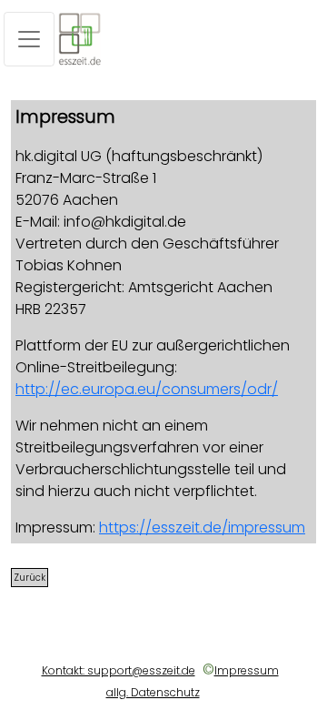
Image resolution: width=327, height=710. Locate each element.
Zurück (29, 577)
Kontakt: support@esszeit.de (118, 670)
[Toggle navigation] (29, 39)
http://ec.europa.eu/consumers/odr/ (146, 389)
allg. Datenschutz (153, 692)
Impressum (246, 670)
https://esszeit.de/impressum (202, 527)
